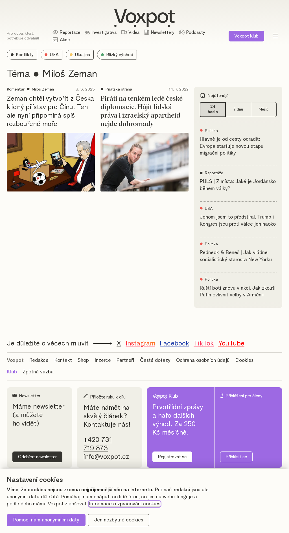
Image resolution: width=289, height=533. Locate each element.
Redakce (39, 360)
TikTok (204, 343)
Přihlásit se (236, 457)
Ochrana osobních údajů (202, 360)
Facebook (174, 343)
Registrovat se (172, 457)
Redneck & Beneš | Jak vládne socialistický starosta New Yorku (236, 256)
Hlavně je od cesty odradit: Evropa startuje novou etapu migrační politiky (231, 146)
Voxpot (15, 360)
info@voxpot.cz (106, 456)
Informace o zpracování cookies (124, 503)
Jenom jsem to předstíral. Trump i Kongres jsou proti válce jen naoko (238, 221)
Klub (246, 36)
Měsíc (264, 109)
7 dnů (238, 109)
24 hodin (213, 109)
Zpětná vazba (38, 372)
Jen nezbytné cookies (118, 520)
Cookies (244, 360)
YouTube (231, 343)
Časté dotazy (155, 360)
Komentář (16, 89)
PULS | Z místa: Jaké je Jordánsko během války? (238, 185)
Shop (83, 360)
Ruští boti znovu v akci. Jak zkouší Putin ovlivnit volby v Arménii (237, 292)
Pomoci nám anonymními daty (46, 520)
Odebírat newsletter (37, 457)
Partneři (125, 360)
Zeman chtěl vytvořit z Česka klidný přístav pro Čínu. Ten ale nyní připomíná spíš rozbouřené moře (50, 111)
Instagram (140, 343)
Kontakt (63, 360)
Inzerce (103, 360)
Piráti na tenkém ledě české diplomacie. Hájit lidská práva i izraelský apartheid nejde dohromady (141, 111)
